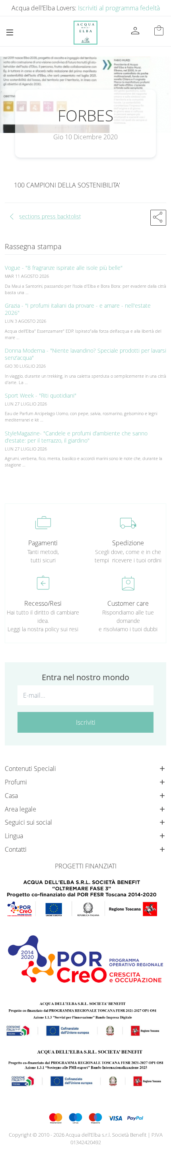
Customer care (128, 603)
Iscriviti (85, 722)
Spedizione (128, 542)
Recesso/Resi (43, 603)
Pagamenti (43, 542)
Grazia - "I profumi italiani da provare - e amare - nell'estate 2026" (78, 309)
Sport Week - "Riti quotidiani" (40, 395)
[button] (158, 218)
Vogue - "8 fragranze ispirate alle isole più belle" (63, 267)
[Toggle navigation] (10, 32)
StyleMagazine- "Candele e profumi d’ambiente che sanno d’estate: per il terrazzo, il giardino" (76, 436)
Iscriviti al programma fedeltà (119, 8)
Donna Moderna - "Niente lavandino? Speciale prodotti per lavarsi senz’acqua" (85, 354)
